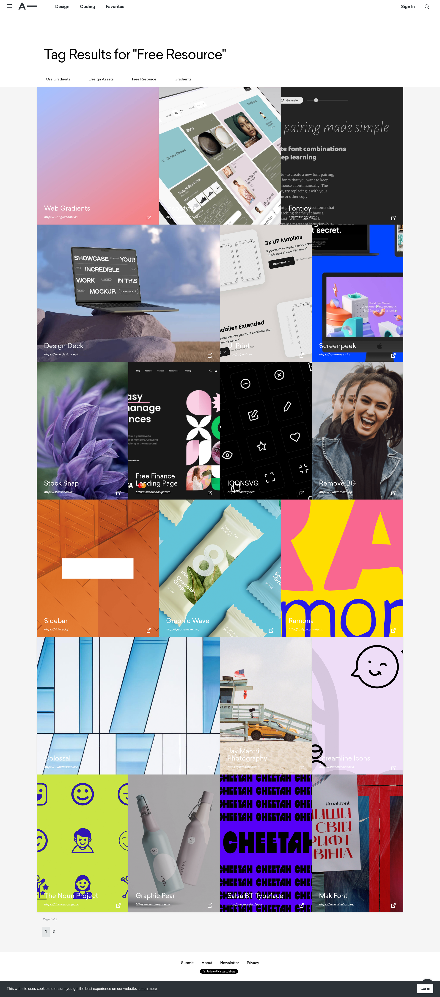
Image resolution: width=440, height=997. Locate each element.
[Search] (427, 11)
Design (62, 11)
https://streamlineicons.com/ (339, 767)
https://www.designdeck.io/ (63, 354)
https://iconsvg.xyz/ (241, 492)
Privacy (253, 963)
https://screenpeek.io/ (334, 354)
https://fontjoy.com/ (302, 217)
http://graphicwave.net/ (182, 629)
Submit (187, 963)
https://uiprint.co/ (239, 354)
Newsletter (229, 963)
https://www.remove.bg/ (336, 492)
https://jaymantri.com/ (242, 767)
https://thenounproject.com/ (64, 904)
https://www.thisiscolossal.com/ (66, 767)
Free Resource (144, 79)
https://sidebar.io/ (56, 629)
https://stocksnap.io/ (58, 492)
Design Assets (101, 79)
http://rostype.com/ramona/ (308, 629)
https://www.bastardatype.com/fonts (252, 904)
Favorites (115, 11)
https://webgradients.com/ (62, 217)
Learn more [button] (147, 989)
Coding (87, 11)
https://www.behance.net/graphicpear (162, 904)
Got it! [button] (425, 989)
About (207, 963)
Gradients (183, 79)
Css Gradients (58, 79)
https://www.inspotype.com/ (186, 217)
